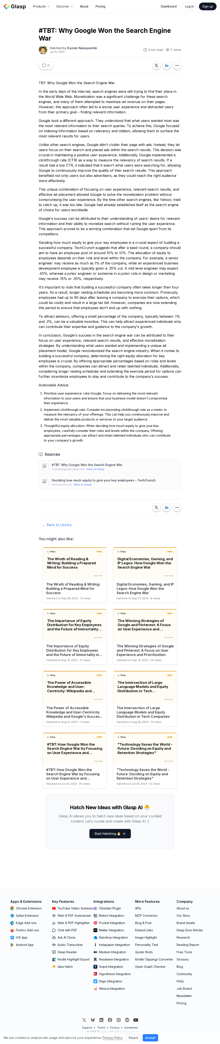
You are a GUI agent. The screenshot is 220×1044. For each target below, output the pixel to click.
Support (87, 1027)
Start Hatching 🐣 (108, 833)
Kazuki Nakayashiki (82, 48)
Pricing (100, 6)
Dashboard (169, 6)
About (84, 6)
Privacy (114, 1027)
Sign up (207, 6)
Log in (189, 6)
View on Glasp (95, 469)
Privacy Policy (112, 1037)
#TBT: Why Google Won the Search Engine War (87, 465)
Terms (101, 1027)
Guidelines (131, 1027)
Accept (150, 1037)
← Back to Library (57, 525)
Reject (133, 1037)
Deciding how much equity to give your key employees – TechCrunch (104, 480)
